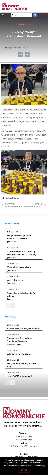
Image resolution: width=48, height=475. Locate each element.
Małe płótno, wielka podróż (19, 354)
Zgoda (24, 469)
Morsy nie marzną (15, 280)
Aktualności (24, 24)
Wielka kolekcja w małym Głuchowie (23, 329)
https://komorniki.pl (24, 439)
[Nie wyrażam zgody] (44, 466)
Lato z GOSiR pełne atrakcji (19, 376)
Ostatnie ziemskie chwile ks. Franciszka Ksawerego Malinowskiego (20, 341)
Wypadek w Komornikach (19, 267)
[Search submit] (35, 15)
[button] (20, 54)
